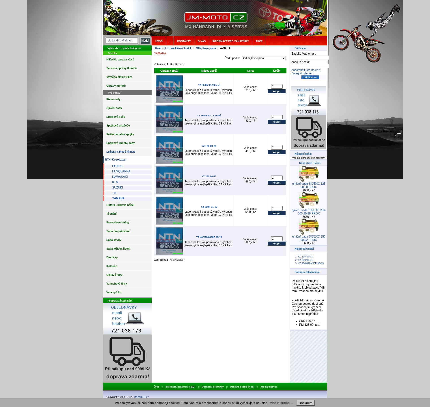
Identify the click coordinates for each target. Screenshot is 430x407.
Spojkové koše (115, 116)
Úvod (159, 41)
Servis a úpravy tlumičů (121, 68)
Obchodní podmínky (213, 387)
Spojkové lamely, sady (120, 143)
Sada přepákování (117, 231)
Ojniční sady (114, 108)
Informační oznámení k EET (181, 387)
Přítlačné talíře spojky (120, 134)
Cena (250, 70)
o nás (202, 41)
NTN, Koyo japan (206, 48)
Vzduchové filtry (116, 283)
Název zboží (209, 70)
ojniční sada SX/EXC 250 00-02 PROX (308, 238)
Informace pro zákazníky (231, 41)
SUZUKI (116, 187)
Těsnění (111, 213)
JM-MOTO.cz (141, 397)
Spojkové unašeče (118, 125)
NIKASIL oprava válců (120, 59)
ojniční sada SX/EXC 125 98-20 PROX (308, 185)
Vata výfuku (113, 292)
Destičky (112, 257)
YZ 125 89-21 (209, 146)
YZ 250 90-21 (209, 176)
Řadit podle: (233, 58)
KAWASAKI (118, 176)
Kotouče (111, 266)
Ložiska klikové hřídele (178, 48)
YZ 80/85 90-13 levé (209, 85)
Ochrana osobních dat (242, 387)
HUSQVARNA (119, 171)
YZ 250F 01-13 (209, 207)
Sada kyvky (113, 240)
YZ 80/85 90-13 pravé (209, 115)
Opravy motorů (116, 85)
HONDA (116, 166)
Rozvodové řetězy (117, 222)
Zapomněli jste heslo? (305, 70)
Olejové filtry (114, 274)
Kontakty (184, 41)
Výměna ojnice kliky (119, 77)
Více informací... (281, 403)
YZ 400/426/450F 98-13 (209, 237)
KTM (113, 182)
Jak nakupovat (268, 387)
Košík (276, 70)
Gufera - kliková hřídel (120, 205)
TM (112, 193)
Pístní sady (113, 99)
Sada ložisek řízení (118, 248)
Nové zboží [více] (309, 163)
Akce (259, 41)
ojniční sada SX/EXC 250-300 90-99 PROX (309, 211)
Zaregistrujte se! (301, 73)
